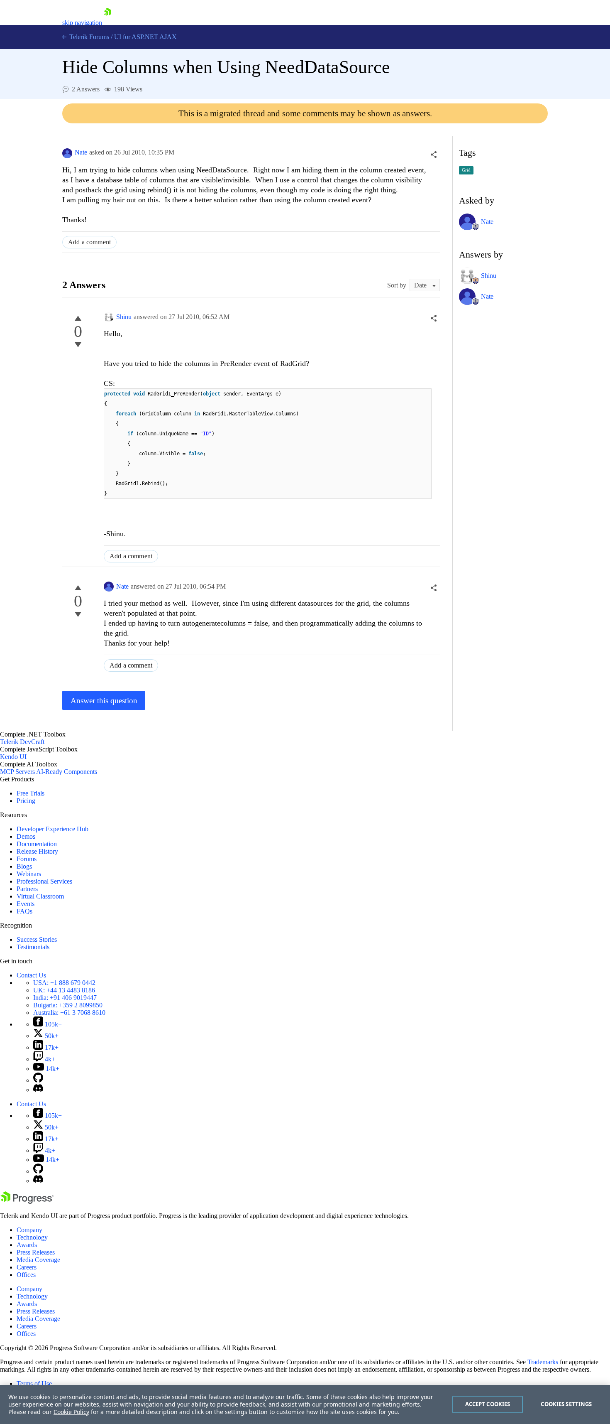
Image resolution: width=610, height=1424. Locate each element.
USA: (64, 982)
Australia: (69, 1012)
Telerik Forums (88, 36)
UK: (64, 990)
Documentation (37, 843)
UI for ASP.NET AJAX (145, 36)
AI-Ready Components (66, 771)
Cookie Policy (71, 1412)
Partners (27, 888)
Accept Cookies (487, 1404)
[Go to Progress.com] (27, 1201)
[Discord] (38, 1089)
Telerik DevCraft (22, 741)
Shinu (124, 316)
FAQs (24, 911)
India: (65, 997)
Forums (27, 858)
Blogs (24, 866)
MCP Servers (17, 771)
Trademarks (542, 1361)
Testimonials (33, 946)
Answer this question (104, 700)
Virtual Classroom (40, 896)
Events (25, 903)
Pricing (26, 800)
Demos (26, 836)
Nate (81, 152)
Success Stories (37, 939)
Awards (27, 1244)
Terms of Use (34, 1383)
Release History (37, 851)
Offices (26, 1274)
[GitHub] (38, 1080)
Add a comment (89, 242)
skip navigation (82, 22)
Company (29, 1229)
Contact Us (31, 975)
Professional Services (44, 881)
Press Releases (36, 1252)
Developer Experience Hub (52, 828)
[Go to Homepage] (107, 22)
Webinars (29, 873)
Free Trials (30, 793)
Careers (27, 1267)
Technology (32, 1237)
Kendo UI (13, 756)
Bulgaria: (67, 1005)
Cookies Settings (566, 1404)
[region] (305, 1404)
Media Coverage (38, 1259)
